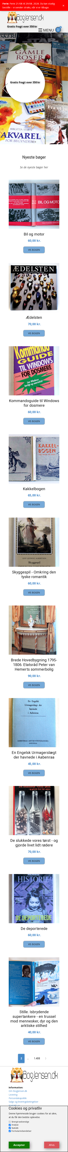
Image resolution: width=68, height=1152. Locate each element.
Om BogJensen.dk (18, 1090)
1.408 (37, 1058)
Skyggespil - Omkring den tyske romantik (34, 574)
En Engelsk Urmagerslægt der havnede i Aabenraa (34, 754)
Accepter (19, 1145)
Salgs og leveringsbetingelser (23, 1101)
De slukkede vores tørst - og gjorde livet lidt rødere (34, 842)
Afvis (52, 1145)
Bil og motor (34, 234)
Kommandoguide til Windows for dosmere (34, 403)
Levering (13, 1094)
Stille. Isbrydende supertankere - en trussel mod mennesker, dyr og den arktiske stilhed (34, 1019)
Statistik (15, 1128)
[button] (5, 88)
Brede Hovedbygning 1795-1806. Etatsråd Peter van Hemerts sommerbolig (34, 665)
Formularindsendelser (21, 1131)
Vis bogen (34, 249)
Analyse (15, 1124)
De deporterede (34, 928)
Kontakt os (14, 1105)
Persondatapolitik (18, 1098)
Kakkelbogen (34, 489)
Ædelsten (34, 317)
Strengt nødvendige (20, 1121)
